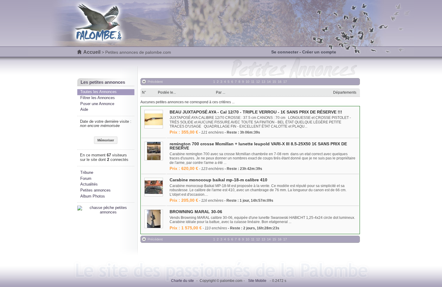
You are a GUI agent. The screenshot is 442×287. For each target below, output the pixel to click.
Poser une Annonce (97, 103)
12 (258, 81)
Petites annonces (95, 190)
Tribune (86, 172)
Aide (84, 109)
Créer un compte (319, 52)
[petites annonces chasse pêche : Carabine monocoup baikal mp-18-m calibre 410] (153, 187)
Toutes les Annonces (98, 91)
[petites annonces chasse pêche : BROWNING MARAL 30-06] (153, 219)
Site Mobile (257, 281)
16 (279, 81)
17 (285, 81)
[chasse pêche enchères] (105, 212)
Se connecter (284, 52)
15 (274, 81)
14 (269, 81)
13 (263, 81)
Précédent (155, 81)
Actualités (89, 184)
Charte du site (182, 281)
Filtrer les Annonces (97, 97)
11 (252, 81)
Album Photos (92, 196)
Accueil (91, 52)
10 (247, 81)
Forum (85, 178)
